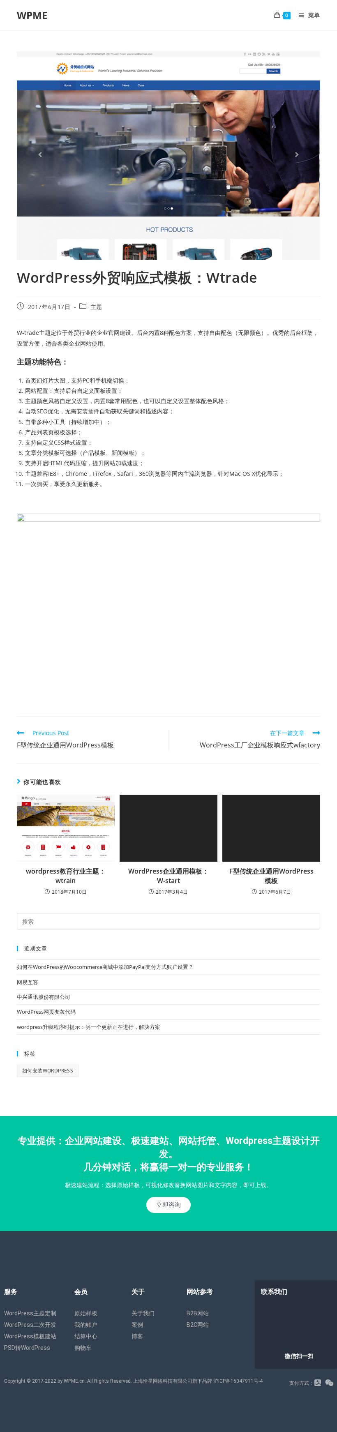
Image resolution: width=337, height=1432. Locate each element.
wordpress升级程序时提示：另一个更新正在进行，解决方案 (88, 1027)
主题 (96, 307)
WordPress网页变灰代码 (46, 1011)
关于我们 (143, 1313)
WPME (32, 15)
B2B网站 (198, 1313)
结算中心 (85, 1336)
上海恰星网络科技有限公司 (162, 1381)
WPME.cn (74, 1381)
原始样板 (85, 1313)
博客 (137, 1336)
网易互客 (27, 982)
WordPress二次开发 (30, 1324)
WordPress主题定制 (30, 1313)
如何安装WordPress (47, 1070)
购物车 (83, 1347)
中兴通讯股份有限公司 (43, 997)
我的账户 (85, 1324)
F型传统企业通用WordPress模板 (271, 876)
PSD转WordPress (27, 1347)
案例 (137, 1324)
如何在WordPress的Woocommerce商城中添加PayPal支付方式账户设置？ (105, 967)
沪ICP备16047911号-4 (238, 1381)
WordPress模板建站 (30, 1336)
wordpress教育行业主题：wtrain (66, 876)
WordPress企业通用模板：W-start (168, 876)
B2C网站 (198, 1324)
